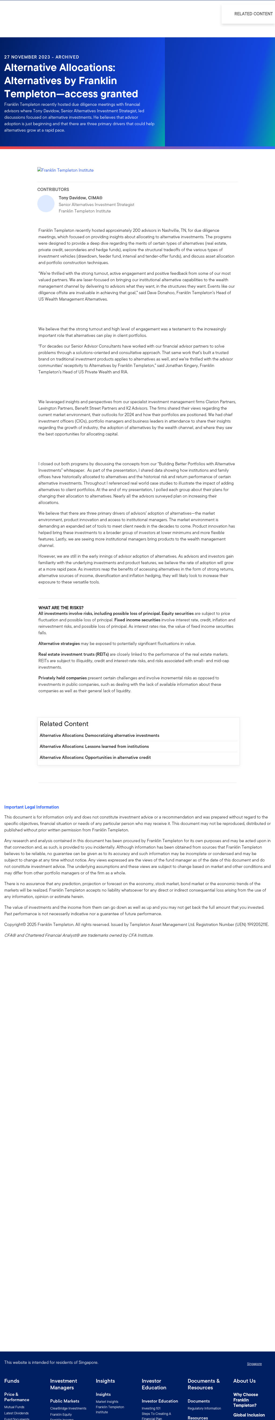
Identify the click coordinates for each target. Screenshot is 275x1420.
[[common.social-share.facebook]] (42, 706)
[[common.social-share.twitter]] (60, 706)
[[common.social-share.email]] (68, 706)
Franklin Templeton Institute (110, 1409)
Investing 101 (151, 1408)
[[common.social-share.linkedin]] (51, 706)
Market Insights (107, 1401)
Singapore (254, 1363)
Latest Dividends (16, 1413)
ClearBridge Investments (68, 1408)
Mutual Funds (14, 1407)
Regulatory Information (204, 1408)
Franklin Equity (61, 1414)
